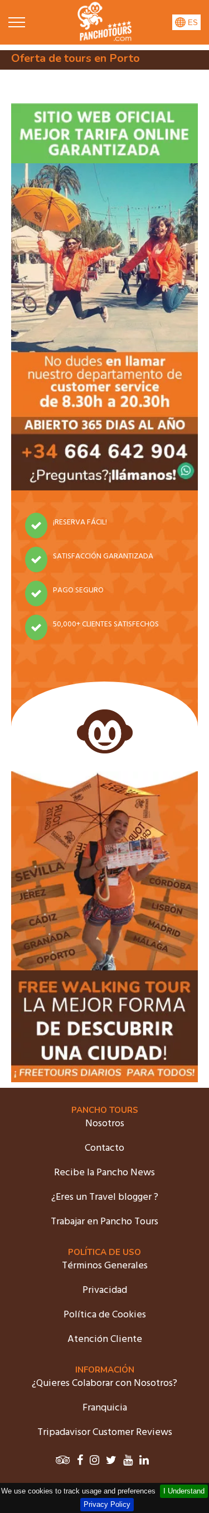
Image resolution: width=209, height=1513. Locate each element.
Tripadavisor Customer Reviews (104, 1432)
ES (192, 22)
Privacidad (104, 1290)
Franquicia (104, 1408)
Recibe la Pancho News (104, 1173)
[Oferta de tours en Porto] (104, 39)
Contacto (104, 1148)
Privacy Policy (107, 1504)
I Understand (184, 1491)
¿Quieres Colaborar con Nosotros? (104, 1383)
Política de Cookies (105, 1315)
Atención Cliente (104, 1339)
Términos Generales (105, 1266)
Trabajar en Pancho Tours (104, 1222)
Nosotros (104, 1124)
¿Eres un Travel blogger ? (104, 1197)
